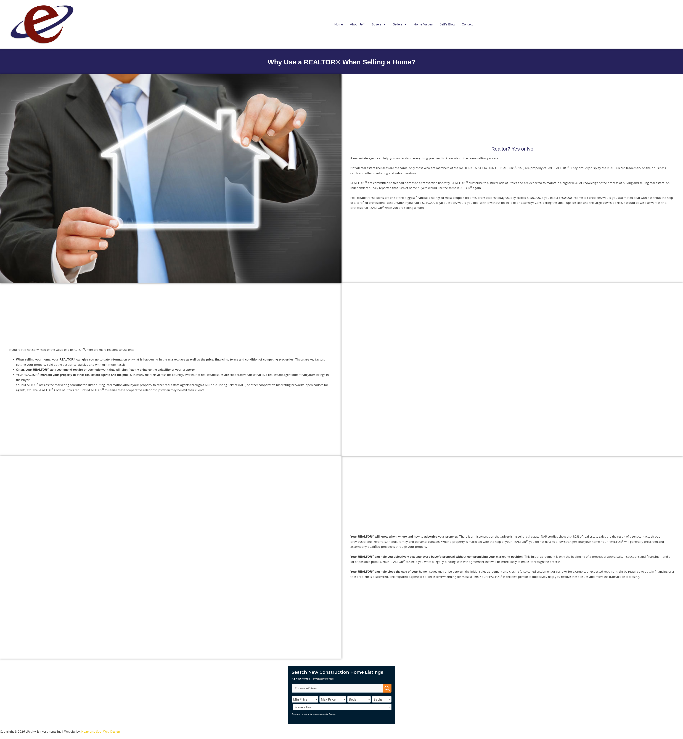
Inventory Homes (323, 678)
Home (338, 24)
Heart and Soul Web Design (100, 731)
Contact (467, 24)
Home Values (423, 24)
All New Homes (301, 678)
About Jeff (357, 24)
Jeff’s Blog (447, 24)
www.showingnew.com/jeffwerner (320, 714)
